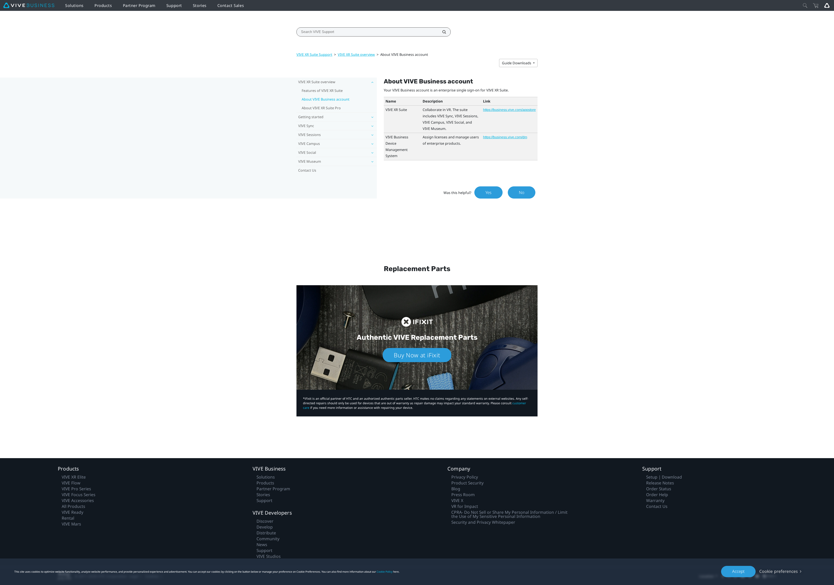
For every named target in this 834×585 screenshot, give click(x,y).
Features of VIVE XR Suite (322, 90)
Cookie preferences (778, 571)
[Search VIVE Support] (441, 32)
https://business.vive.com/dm (505, 137)
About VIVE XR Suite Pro (321, 108)
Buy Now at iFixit (417, 355)
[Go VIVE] (826, 5)
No (521, 192)
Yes (488, 192)
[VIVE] (28, 5)
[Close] (805, 5)
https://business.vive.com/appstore (509, 110)
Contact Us (307, 170)
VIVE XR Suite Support (314, 54)
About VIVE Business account (325, 99)
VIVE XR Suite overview (356, 54)
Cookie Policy (384, 571)
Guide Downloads (517, 63)
